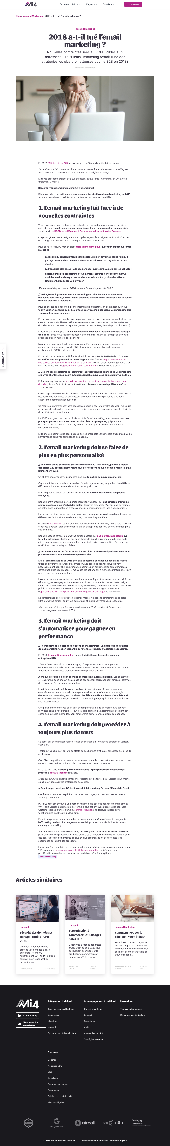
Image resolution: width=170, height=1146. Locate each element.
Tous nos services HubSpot (61, 1009)
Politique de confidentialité (60, 1096)
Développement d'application (62, 1033)
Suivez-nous (30, 1015)
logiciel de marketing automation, (78, 365)
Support (88, 1015)
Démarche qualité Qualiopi (132, 1015)
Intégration (53, 1027)
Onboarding (53, 1015)
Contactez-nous (133, 4)
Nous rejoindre (55, 1066)
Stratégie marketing (93, 1039)
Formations (89, 1021)
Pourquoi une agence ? (58, 1084)
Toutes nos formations (131, 1009)
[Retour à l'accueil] (31, 4)
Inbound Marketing (33, 16)
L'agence (52, 1060)
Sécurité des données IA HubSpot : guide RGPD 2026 (36, 936)
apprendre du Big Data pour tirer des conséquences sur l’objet (72, 591)
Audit (86, 1027)
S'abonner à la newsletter (30, 1024)
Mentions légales (56, 1102)
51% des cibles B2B (58, 163)
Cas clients (53, 1078)
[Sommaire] (3, 345)
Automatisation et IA (93, 1033)
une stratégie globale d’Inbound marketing (77, 850)
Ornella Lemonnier (85, 67)
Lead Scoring (55, 523)
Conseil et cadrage (93, 1009)
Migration (52, 1021)
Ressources (53, 1090)
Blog (18, 16)
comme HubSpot (83, 810)
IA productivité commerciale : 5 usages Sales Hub (85, 935)
